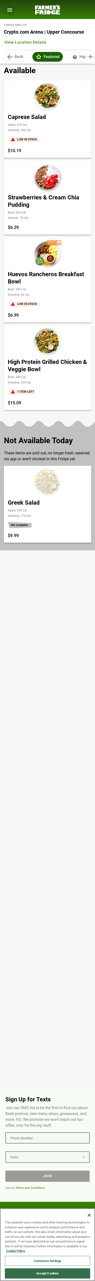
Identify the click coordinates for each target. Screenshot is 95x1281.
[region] (47, 1244)
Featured (51, 56)
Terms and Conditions (30, 1188)
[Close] (89, 1215)
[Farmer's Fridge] (47, 9)
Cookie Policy (15, 1251)
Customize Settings (47, 1261)
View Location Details (25, 42)
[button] (39, 57)
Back (19, 56)
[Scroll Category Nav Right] (90, 57)
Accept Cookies (47, 1273)
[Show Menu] (10, 10)
